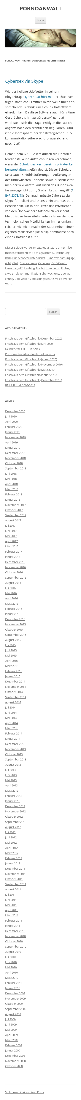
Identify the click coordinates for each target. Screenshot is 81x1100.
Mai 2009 (11, 1030)
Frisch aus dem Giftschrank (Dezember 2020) (33, 338)
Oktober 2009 (14, 1004)
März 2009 (11, 1040)
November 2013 (15, 749)
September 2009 (15, 1009)
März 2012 (11, 853)
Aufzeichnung (61, 253)
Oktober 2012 (14, 817)
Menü (40, 20)
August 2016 (13, 583)
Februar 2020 (13, 427)
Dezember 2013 (15, 744)
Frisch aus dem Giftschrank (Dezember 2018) (33, 380)
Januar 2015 (12, 676)
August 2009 (13, 1014)
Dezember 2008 (15, 1056)
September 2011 (15, 884)
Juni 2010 (11, 962)
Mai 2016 (11, 593)
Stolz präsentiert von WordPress (24, 1092)
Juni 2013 (11, 775)
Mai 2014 (11, 718)
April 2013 (11, 785)
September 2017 (15, 515)
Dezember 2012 (15, 806)
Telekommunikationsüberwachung (36, 273)
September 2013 (15, 759)
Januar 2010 (12, 988)
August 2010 (13, 952)
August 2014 (13, 702)
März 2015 (11, 666)
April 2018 (11, 484)
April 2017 (11, 541)
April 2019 (11, 442)
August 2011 (13, 889)
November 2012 (15, 811)
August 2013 (13, 765)
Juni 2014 (11, 713)
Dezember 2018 (15, 453)
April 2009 (11, 1035)
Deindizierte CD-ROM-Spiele (23, 349)
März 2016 (11, 603)
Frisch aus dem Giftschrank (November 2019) (34, 364)
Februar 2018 (13, 494)
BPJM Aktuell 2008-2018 (20, 385)
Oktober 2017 (14, 510)
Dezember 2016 (15, 562)
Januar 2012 (12, 863)
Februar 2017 (13, 551)
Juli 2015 (10, 645)
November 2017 (15, 505)
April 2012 (11, 848)
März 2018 (11, 489)
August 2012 (13, 827)
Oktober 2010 (14, 941)
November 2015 (15, 624)
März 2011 (11, 915)
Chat (15, 263)
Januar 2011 (12, 926)
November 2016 (15, 567)
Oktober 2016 (14, 572)
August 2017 (13, 520)
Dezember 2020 (15, 411)
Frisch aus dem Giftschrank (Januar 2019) (31, 375)
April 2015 (11, 661)
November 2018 (15, 458)
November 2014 (15, 687)
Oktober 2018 (14, 463)
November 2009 (15, 998)
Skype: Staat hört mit (38, 97)
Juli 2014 (10, 707)
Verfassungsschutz (42, 279)
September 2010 (15, 946)
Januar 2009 (12, 1050)
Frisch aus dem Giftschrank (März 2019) (30, 370)
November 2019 (15, 437)
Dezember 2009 (15, 993)
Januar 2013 (12, 801)
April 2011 (11, 910)
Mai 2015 (11, 655)
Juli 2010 (10, 957)
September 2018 (15, 468)
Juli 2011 (10, 894)
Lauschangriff (14, 268)
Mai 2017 (11, 536)
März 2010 (11, 978)
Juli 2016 (10, 588)
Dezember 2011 (15, 868)
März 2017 (11, 546)
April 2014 (11, 723)
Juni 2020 (11, 416)
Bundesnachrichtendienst (28, 258)
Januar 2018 (12, 499)
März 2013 (11, 791)
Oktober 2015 (14, 629)
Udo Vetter (21, 279)
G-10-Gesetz (59, 263)
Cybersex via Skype (24, 81)
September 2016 (15, 577)
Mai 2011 (11, 905)
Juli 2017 (10, 525)
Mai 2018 (11, 479)
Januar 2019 (12, 448)
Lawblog (29, 268)
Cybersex (44, 263)
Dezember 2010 (15, 931)
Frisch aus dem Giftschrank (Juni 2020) (29, 344)
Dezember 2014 (15, 681)
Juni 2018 (11, 474)
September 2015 (15, 635)
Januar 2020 (12, 432)
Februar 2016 (13, 609)
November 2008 (15, 1061)
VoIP (8, 284)
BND (8, 258)
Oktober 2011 (14, 879)
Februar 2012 (13, 858)
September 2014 (15, 697)
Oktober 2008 (14, 1066)
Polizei (65, 268)
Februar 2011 (13, 920)
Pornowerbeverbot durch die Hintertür (30, 354)
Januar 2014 (12, 739)
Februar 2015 (13, 671)
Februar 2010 (13, 983)
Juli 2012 (10, 832)
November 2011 (15, 874)
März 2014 (11, 728)
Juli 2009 (10, 1019)
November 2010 (15, 936)
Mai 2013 (11, 780)
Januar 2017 (12, 557)
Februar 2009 (13, 1045)
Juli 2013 (10, 770)
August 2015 (13, 640)
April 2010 (11, 972)
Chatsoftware (28, 263)
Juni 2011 (11, 900)
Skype (9, 273)
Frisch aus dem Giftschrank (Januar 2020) (31, 359)
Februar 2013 (13, 796)
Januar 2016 (12, 614)
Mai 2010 (11, 967)
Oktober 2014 (14, 692)
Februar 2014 (13, 733)
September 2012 (15, 822)
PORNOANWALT (41, 8)
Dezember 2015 (15, 619)
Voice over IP (63, 279)
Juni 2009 (11, 1024)
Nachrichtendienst (48, 268)
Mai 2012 (11, 842)
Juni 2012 (11, 837)
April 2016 (11, 598)
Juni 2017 (11, 531)
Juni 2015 (11, 650)
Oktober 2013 (14, 754)
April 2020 (11, 422)
